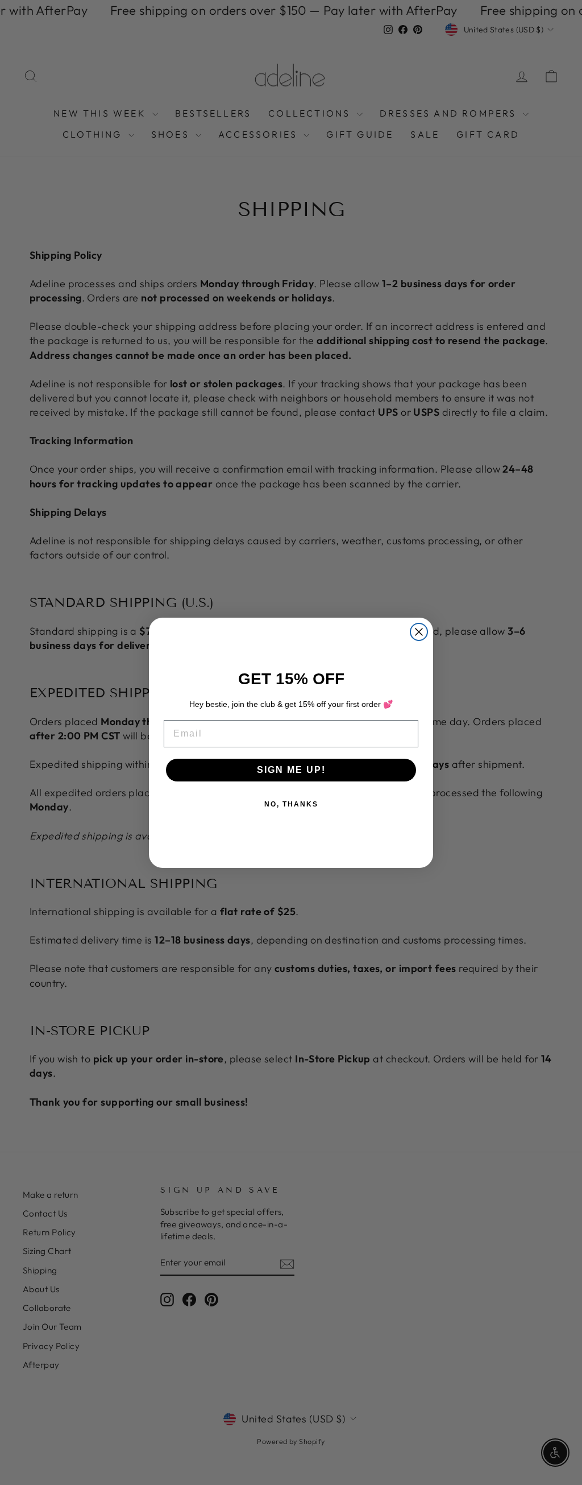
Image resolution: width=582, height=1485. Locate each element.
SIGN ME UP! (291, 770)
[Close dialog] (418, 631)
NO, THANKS (291, 804)
